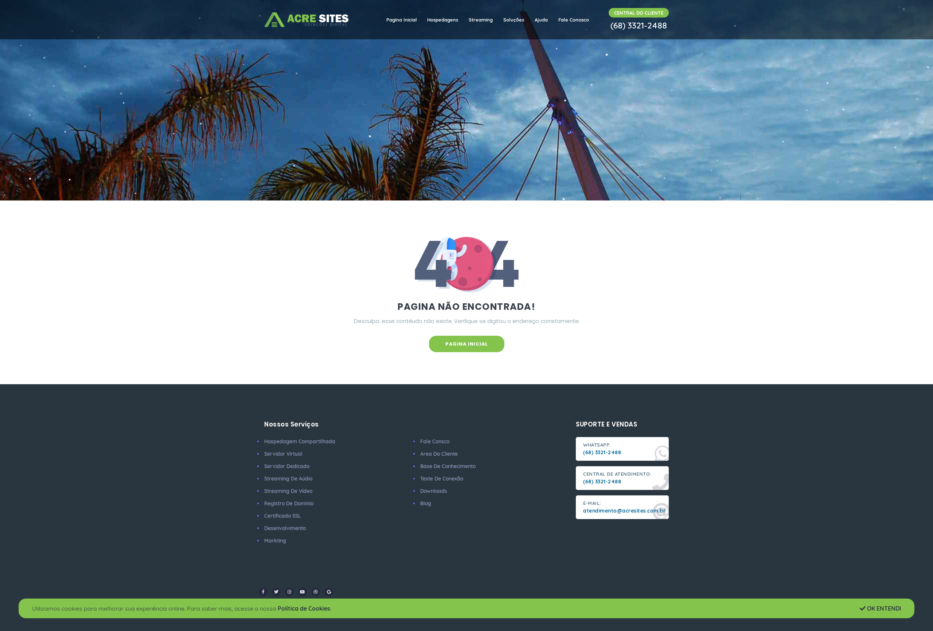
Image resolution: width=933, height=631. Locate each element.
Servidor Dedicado (286, 466)
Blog (425, 503)
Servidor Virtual (283, 454)
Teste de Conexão (441, 478)
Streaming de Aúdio (288, 478)
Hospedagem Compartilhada (299, 441)
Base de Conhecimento (448, 466)
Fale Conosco (573, 20)
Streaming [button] (481, 20)
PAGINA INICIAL (466, 343)
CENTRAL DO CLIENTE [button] (638, 13)
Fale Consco (434, 441)
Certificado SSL (282, 516)
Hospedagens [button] (442, 20)
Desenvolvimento (285, 528)
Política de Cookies (304, 608)
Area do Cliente (439, 454)
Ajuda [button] (541, 20)
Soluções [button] (513, 20)
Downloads (433, 491)
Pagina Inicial (401, 20)
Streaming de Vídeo (288, 491)
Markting (275, 540)
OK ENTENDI (883, 608)
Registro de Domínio (288, 503)
